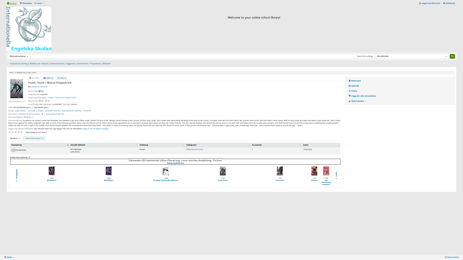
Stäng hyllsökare (184, 163)
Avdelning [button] (144, 145)
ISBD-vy (62, 78)
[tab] (34, 138)
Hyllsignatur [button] (191, 145)
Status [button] (305, 145)
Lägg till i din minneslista (363, 96)
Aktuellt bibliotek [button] (78, 145)
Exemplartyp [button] (16, 145)
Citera (354, 91)
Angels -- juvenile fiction (48, 111)
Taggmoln (70, 63)
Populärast (96, 63)
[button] (26, 3)
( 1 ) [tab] (15, 138)
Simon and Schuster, (63, 97)
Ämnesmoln (82, 63)
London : (51, 97)
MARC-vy (49, 78)
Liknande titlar (196, 149)
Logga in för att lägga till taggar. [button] (95, 128)
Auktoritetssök (57, 63)
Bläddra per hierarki (39, 63)
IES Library (13, 3)
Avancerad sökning (19, 63)
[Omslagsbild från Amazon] (16, 88)
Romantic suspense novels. (30, 114)
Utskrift (355, 85)
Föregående (17, 174)
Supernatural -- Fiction (24, 111)
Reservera (356, 80)
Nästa (336, 174)
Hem (12, 72)
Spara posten (357, 101)
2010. (74, 97)
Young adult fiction (53, 114)
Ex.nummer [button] (257, 145)
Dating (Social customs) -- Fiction (75, 111)
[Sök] (452, 56)
